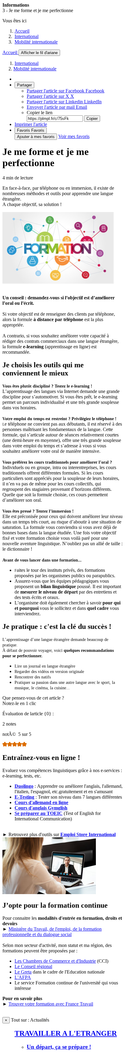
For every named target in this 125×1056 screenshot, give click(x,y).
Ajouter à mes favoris (36, 136)
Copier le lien (39, 112)
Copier (92, 118)
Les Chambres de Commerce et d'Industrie (55, 961)
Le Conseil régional (33, 966)
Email (57, 107)
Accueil (22, 31)
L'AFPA (23, 977)
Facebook (65, 90)
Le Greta (23, 971)
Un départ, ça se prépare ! (59, 1047)
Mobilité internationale (36, 41)
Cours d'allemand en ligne (41, 802)
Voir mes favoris (74, 136)
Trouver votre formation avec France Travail (50, 1003)
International (27, 36)
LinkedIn (64, 101)
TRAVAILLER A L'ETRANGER (66, 1033)
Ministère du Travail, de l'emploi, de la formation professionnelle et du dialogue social (52, 931)
